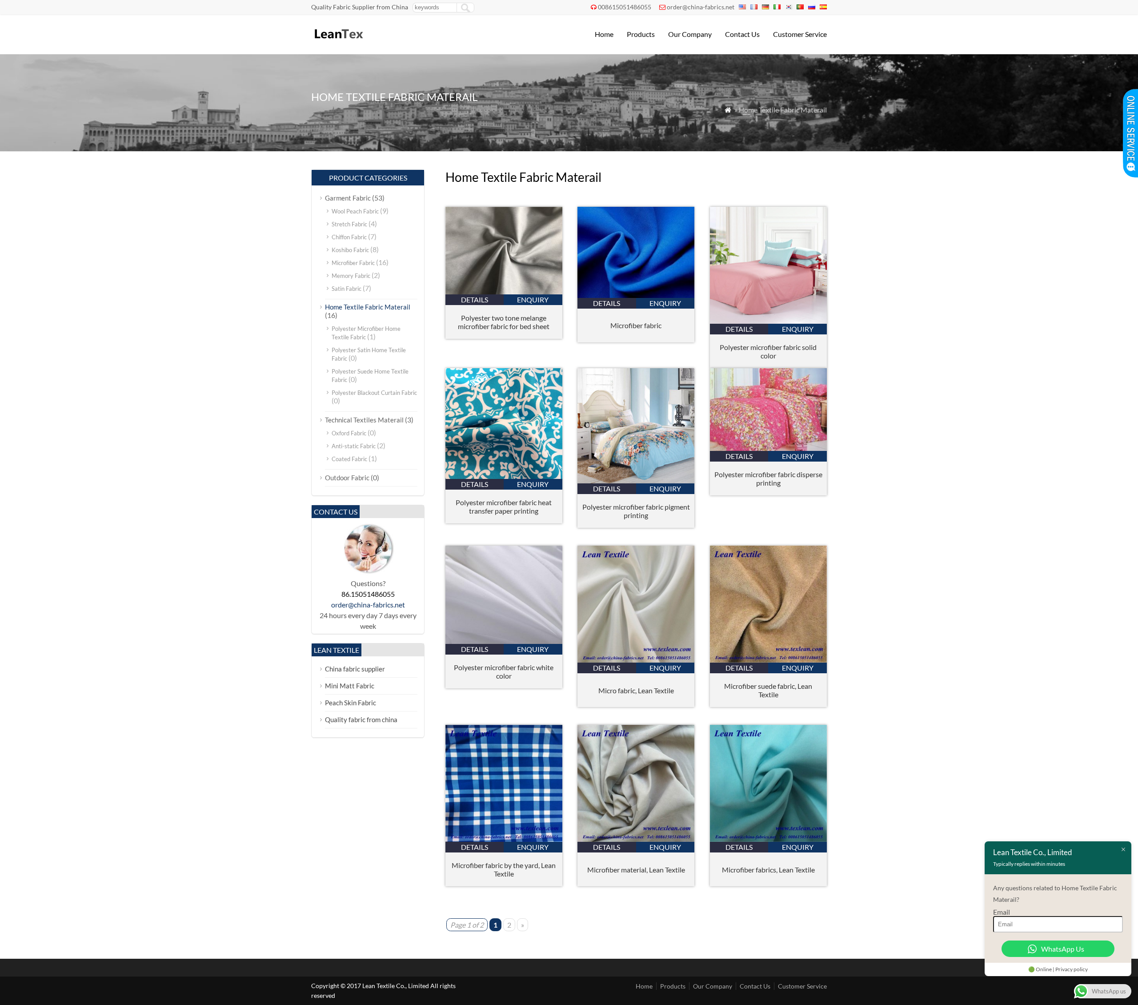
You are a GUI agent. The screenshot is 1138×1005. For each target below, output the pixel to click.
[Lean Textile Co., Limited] (338, 42)
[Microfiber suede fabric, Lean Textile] (768, 659)
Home (604, 34)
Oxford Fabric (349, 433)
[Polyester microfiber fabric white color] (503, 641)
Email (1001, 912)
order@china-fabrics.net (700, 7)
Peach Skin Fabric (350, 703)
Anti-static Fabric (354, 446)
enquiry (533, 299)
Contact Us (742, 34)
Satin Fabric (346, 288)
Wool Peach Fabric (355, 211)
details (474, 299)
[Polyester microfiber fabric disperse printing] (768, 448)
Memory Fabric (351, 275)
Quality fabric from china (361, 720)
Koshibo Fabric (350, 249)
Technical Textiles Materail (364, 420)
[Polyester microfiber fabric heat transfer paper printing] (503, 476)
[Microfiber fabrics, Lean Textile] (768, 839)
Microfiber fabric (635, 325)
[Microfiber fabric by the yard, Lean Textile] (503, 839)
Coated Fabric (349, 458)
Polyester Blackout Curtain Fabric (374, 392)
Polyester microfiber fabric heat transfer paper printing (504, 506)
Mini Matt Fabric (349, 686)
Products (641, 34)
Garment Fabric (348, 198)
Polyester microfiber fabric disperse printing (768, 478)
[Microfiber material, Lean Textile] (635, 839)
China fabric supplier (355, 669)
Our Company (690, 34)
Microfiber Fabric (353, 262)
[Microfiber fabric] (635, 295)
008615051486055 (624, 7)
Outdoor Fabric (347, 478)
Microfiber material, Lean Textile (636, 869)
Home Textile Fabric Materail (367, 307)
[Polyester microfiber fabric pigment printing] (635, 480)
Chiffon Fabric (349, 237)
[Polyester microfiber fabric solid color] (768, 321)
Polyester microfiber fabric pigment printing (636, 510)
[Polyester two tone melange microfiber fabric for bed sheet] (503, 291)
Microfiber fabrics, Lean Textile (768, 869)
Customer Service (800, 34)
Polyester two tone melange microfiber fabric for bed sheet (503, 322)
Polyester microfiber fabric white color (503, 671)
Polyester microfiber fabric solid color (768, 351)
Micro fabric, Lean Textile (636, 690)
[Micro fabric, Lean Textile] (635, 659)
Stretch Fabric (349, 224)
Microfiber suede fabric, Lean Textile (768, 690)
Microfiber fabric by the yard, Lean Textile (504, 869)
